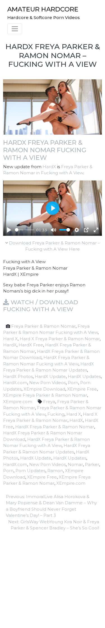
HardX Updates (84, 376)
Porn (73, 382)
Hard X (10, 338)
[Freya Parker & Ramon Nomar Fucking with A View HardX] (52, 106)
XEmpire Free (82, 389)
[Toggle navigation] (14, 28)
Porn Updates (30, 470)
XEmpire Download (44, 389)
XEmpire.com (17, 401)
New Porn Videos (47, 382)
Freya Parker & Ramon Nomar (43, 326)
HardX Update (50, 376)
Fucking (55, 414)
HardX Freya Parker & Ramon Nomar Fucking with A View (44, 150)
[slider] (24, 229)
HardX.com (15, 382)
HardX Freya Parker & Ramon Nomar (54, 426)
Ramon (55, 470)
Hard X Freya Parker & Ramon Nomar (60, 338)
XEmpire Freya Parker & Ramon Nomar (45, 395)
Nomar (75, 464)
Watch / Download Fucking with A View (40, 306)
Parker (92, 464)
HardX (49, 166)
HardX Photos (18, 376)
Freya (49, 401)
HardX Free (30, 345)
